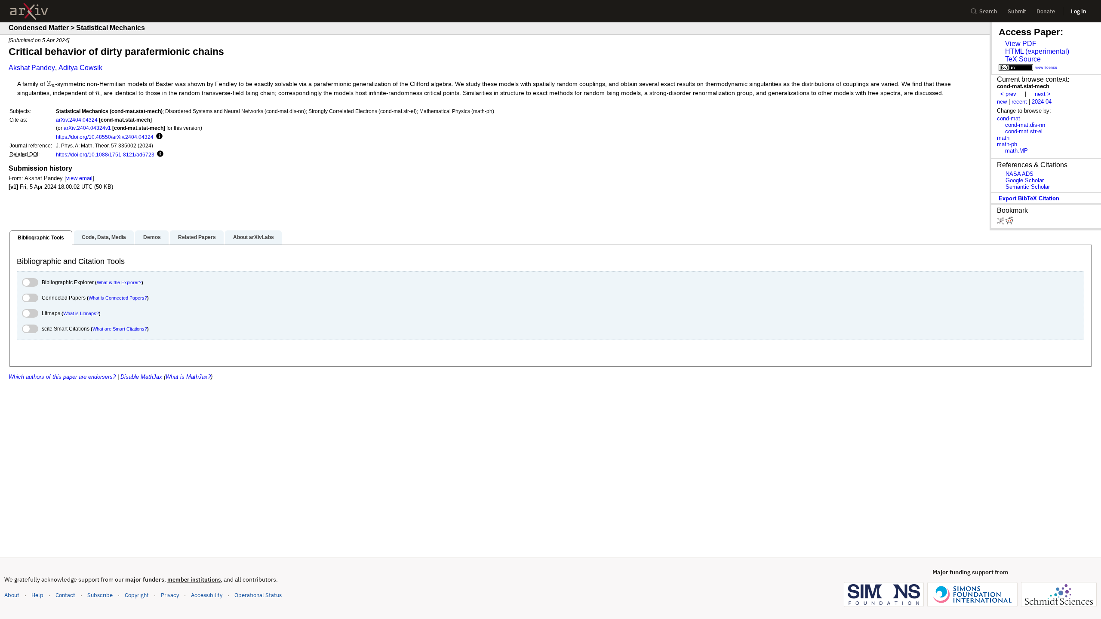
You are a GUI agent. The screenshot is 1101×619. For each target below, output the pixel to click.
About (11, 595)
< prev (1008, 94)
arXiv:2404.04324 (77, 120)
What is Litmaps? (81, 313)
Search (988, 11)
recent (1019, 101)
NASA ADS (1019, 174)
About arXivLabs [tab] (253, 237)
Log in (1078, 11)
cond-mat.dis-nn (1025, 125)
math (1003, 138)
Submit (1017, 11)
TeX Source (1023, 59)
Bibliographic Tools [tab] (41, 238)
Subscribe (100, 595)
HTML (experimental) (1037, 51)
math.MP (1016, 150)
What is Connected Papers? (118, 297)
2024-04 (1042, 101)
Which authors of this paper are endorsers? (62, 377)
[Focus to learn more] (158, 137)
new (1002, 101)
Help (37, 595)
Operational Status (258, 595)
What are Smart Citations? (119, 328)
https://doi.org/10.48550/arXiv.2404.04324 (105, 137)
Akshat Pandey (32, 67)
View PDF (1020, 43)
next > (1043, 94)
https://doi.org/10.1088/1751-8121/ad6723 (105, 154)
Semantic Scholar (1028, 187)
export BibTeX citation (1029, 198)
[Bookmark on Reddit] (1009, 222)
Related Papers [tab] (197, 237)
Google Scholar (1025, 180)
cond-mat (1008, 118)
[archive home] (29, 11)
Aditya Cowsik (80, 67)
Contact (65, 595)
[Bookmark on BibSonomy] (1001, 222)
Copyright (137, 595)
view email (79, 178)
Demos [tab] (152, 237)
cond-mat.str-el (1024, 131)
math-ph (1007, 144)
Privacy (170, 595)
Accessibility (206, 595)
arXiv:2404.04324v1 (87, 128)
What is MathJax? (188, 377)
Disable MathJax (141, 377)
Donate (1045, 11)
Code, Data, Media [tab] (104, 237)
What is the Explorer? (119, 282)
